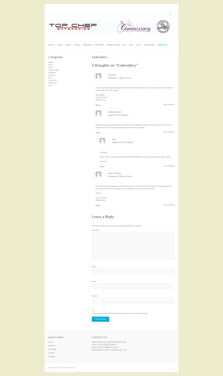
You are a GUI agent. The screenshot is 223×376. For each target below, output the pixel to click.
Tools (139, 45)
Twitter (168, 13)
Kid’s (50, 78)
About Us (51, 346)
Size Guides (52, 349)
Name (94, 267)
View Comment (169, 104)
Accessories (149, 45)
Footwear (98, 45)
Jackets (51, 45)
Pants (60, 45)
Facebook (164, 13)
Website (94, 296)
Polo (124, 45)
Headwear (87, 45)
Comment (96, 230)
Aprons (77, 45)
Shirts (68, 45)
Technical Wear (113, 45)
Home (50, 342)
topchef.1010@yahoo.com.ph (137, 157)
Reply (99, 105)
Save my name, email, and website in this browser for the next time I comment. (120, 313)
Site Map (51, 356)
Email (94, 281)
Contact (51, 353)
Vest (131, 45)
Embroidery (163, 45)
